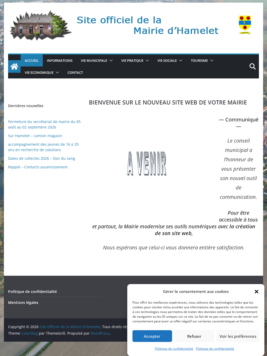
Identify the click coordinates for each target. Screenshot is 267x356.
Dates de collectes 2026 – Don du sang (41, 158)
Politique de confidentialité (174, 348)
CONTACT (75, 72)
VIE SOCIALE (167, 60)
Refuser (194, 336)
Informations (59, 60)
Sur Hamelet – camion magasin (35, 135)
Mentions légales (23, 302)
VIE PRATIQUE (132, 60)
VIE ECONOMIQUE (39, 72)
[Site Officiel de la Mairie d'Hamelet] (14, 66)
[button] (256, 291)
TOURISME (199, 60)
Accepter (152, 336)
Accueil (32, 60)
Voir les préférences (238, 336)
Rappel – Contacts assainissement (38, 166)
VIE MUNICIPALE (94, 60)
